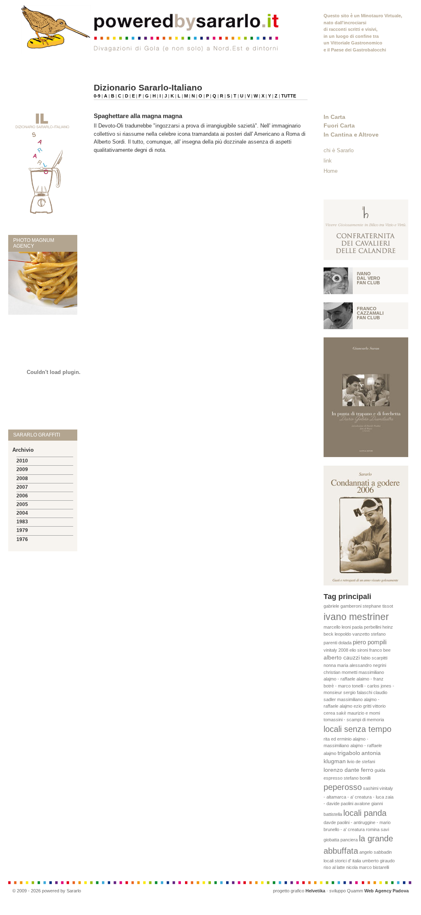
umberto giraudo (378, 860)
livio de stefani (361, 761)
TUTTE (288, 95)
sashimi (370, 788)
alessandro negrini (367, 665)
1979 (22, 530)
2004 (22, 513)
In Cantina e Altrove (351, 134)
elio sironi (358, 650)
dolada (345, 642)
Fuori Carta (339, 125)
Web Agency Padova (386, 890)
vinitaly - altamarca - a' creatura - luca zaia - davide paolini (358, 796)
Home (331, 171)
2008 (22, 478)
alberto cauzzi (342, 658)
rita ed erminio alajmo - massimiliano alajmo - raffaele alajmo (353, 746)
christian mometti (340, 672)
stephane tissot (378, 606)
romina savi (377, 829)
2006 (22, 496)
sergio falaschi (357, 692)
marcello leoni (337, 627)
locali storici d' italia (342, 860)
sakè (341, 713)
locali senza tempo (357, 729)
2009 (22, 469)
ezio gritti (362, 706)
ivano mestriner (356, 616)
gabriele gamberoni (342, 606)
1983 (22, 522)
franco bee (380, 650)
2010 (22, 461)
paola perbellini (366, 627)
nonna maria (336, 665)
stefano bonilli (357, 778)
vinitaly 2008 (336, 650)
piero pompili (369, 642)
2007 (22, 487)
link (328, 161)
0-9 (97, 95)
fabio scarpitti (374, 657)
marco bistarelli (374, 867)
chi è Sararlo (339, 150)
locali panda (364, 812)
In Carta (334, 117)
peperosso (343, 787)
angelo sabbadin (375, 852)
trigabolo (349, 753)
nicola (352, 867)
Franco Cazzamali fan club (370, 313)
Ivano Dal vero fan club (368, 278)
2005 (22, 504)
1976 (22, 539)
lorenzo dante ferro (348, 770)
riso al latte (334, 867)
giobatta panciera (341, 839)
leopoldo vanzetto (352, 634)
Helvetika (315, 890)
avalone (362, 803)
